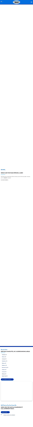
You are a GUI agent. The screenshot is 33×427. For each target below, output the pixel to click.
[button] (31, 2)
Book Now (4, 412)
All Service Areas (6, 379)
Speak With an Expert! (9, 415)
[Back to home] (16, 2)
